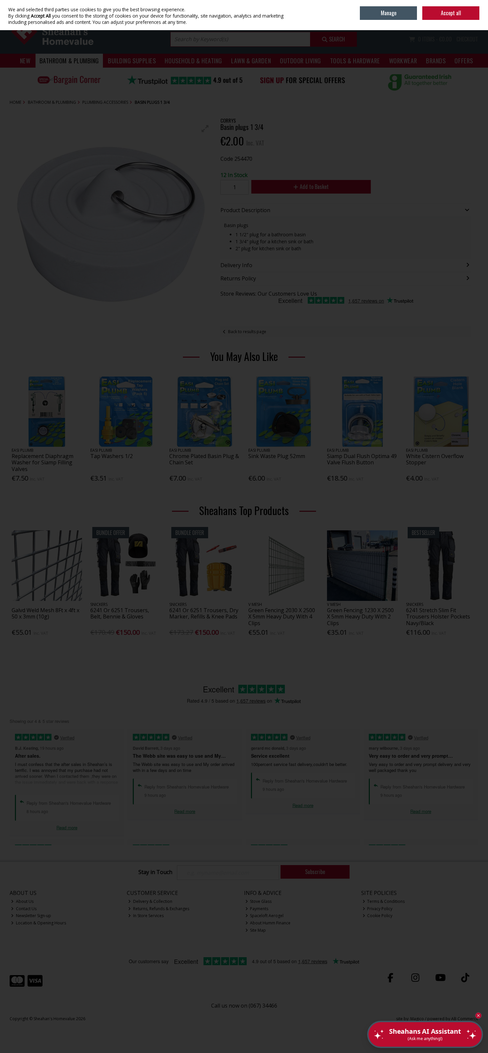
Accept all (451, 13)
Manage (388, 13)
